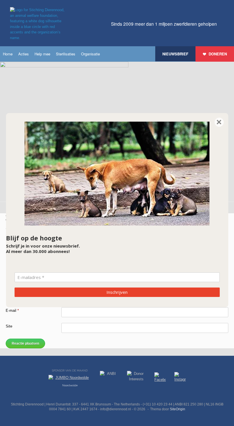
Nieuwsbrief (175, 54)
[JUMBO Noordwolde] (70, 379)
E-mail (12, 310)
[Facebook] (160, 378)
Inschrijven (117, 292)
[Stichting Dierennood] (38, 24)
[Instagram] (180, 378)
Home (8, 54)
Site (9, 326)
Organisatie (90, 54)
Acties (23, 54)
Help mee (42, 54)
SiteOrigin (177, 409)
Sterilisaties (65, 54)
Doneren (218, 54)
